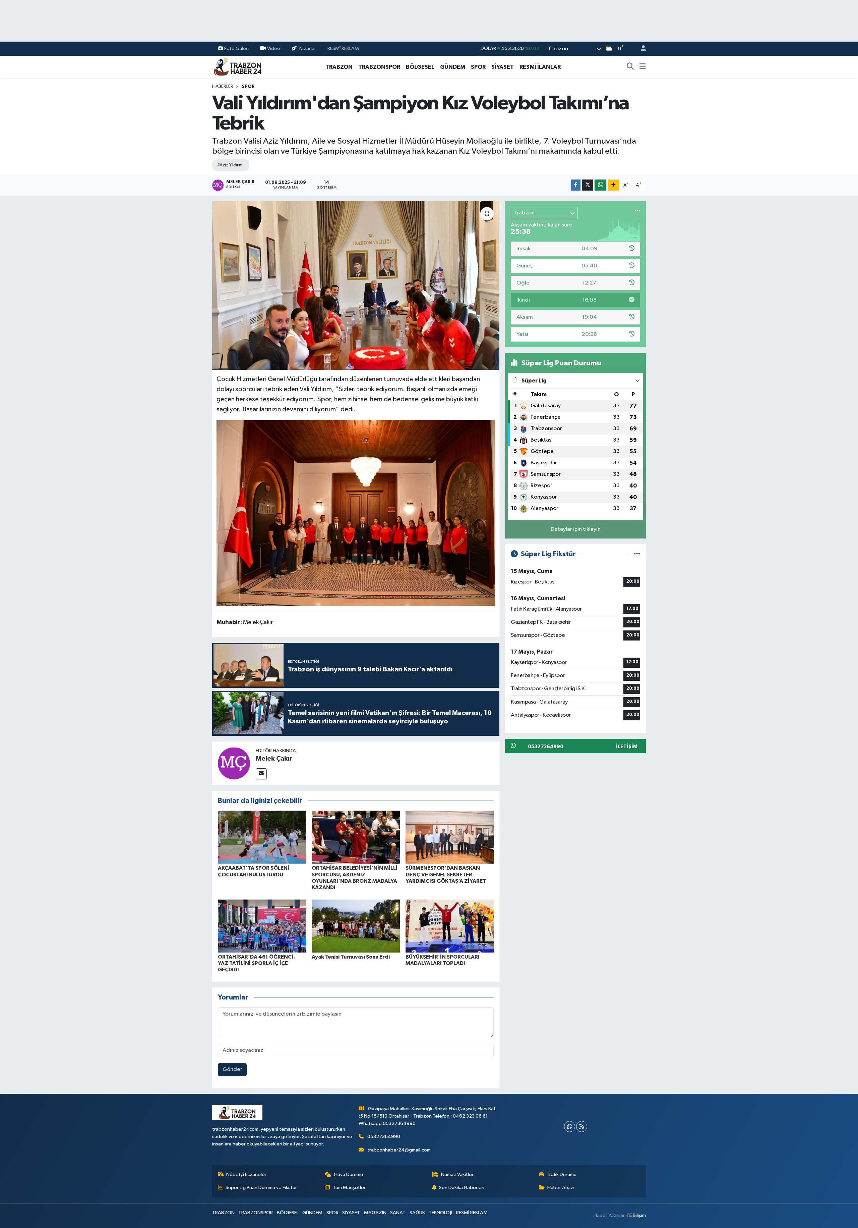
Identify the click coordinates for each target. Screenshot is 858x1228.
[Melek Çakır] (234, 763)
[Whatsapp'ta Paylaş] (600, 185)
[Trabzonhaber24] (237, 66)
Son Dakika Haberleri (461, 1187)
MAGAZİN (375, 1212)
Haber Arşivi (560, 1187)
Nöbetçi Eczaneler (246, 1174)
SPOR (478, 67)
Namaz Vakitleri (458, 1174)
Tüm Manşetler (349, 1187)
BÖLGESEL (420, 67)
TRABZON (339, 67)
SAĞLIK (417, 1212)
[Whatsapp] (569, 1126)
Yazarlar (307, 48)
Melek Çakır (274, 758)
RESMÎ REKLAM (343, 48)
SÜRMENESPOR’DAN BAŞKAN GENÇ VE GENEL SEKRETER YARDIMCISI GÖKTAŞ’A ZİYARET (446, 874)
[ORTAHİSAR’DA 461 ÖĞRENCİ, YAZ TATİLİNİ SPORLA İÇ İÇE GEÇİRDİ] (262, 926)
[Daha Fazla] (613, 185)
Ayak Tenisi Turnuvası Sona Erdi (351, 957)
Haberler (222, 86)
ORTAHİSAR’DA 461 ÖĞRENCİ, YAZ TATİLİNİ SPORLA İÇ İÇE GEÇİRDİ (256, 963)
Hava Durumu (348, 1174)
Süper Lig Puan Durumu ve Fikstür (261, 1187)
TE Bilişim (636, 1215)
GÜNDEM (452, 67)
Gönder (232, 1069)
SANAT (398, 1212)
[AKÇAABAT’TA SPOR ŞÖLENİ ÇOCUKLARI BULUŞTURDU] (262, 837)
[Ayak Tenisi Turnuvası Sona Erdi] (356, 926)
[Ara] (630, 67)
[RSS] (581, 1126)
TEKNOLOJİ (440, 1212)
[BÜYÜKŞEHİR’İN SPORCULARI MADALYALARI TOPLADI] (450, 926)
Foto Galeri (236, 48)
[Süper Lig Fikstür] (637, 554)
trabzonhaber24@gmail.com (399, 1150)
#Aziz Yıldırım (230, 165)
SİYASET (502, 67)
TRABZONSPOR (379, 67)
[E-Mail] (261, 773)
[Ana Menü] (642, 67)
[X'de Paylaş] (587, 185)
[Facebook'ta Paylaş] (575, 185)
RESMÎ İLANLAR (540, 67)
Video (273, 48)
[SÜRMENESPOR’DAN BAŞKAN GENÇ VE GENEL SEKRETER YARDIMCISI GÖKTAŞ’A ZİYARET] (450, 837)
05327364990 (383, 1136)
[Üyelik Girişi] (640, 49)
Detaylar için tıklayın (576, 529)
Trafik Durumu (561, 1174)
